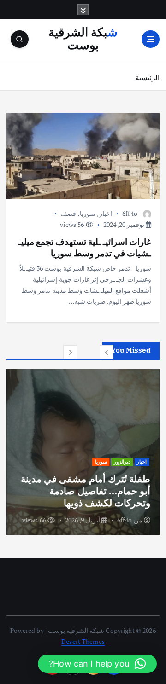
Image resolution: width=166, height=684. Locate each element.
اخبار (105, 213)
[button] (106, 352)
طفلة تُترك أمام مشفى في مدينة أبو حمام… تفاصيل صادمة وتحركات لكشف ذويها (85, 491)
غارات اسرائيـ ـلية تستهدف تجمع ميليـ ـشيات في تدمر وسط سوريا (85, 247)
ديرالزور (122, 461)
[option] (83, 452)
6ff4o (129, 213)
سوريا (87, 213)
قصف (68, 213)
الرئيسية (148, 77)
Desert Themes (83, 641)
